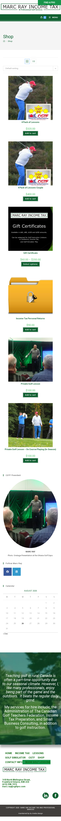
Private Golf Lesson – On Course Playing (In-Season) (30, 449)
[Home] (4, 41)
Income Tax (22, 753)
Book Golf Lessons (37, 762)
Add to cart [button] (30, 133)
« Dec (5, 634)
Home (8, 753)
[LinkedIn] (17, 572)
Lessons (38, 753)
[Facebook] (8, 572)
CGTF (32, 757)
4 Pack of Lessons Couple (30, 187)
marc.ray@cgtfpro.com (13, 786)
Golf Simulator (15, 757)
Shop (10, 41)
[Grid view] (27, 61)
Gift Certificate (30, 253)
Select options (30, 264)
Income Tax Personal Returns (30, 318)
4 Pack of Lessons (30, 122)
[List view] (33, 61)
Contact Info (14, 762)
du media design (36, 813)
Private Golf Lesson (30, 384)
